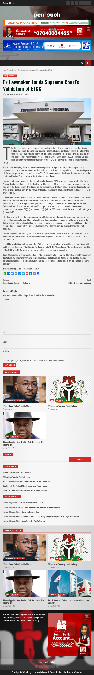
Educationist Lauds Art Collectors (17, 282)
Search (8, 454)
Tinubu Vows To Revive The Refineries (30, 521)
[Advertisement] (47, 22)
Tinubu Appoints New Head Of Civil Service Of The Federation (24, 425)
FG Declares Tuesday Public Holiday (69, 389)
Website (6, 351)
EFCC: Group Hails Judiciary (79, 282)
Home (39, 662)
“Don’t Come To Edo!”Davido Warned (24, 389)
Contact (52, 662)
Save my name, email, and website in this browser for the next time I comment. (35, 360)
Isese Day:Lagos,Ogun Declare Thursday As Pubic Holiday (25, 490)
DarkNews (67, 672)
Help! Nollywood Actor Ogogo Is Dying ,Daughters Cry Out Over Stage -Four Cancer (47, 516)
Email (5, 341)
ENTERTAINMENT (10, 400)
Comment (7, 299)
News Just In (12, 75)
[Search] (82, 63)
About (45, 662)
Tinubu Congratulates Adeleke (27, 512)
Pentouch (10, 94)
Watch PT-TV (88, 63)
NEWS (5, 75)
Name (6, 332)
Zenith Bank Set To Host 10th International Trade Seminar (25, 486)
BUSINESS (53, 594)
